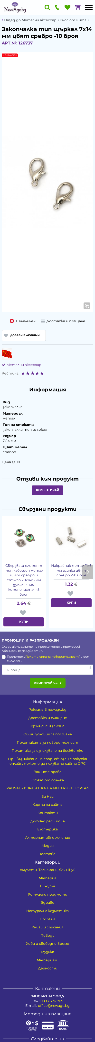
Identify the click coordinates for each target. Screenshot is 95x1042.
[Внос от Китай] (7, 354)
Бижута (47, 886)
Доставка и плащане (47, 718)
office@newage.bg (54, 1005)
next (87, 572)
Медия (48, 845)
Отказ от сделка (47, 780)
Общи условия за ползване (47, 734)
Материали (47, 960)
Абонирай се (45, 683)
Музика (47, 952)
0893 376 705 (51, 1001)
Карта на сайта (47, 804)
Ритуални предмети (47, 894)
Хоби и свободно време (47, 943)
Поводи (47, 935)
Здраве (47, 902)
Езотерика (47, 829)
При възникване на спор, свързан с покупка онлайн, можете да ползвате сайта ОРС (47, 761)
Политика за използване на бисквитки (47, 750)
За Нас (48, 796)
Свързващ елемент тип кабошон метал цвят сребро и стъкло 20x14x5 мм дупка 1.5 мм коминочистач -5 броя (23, 580)
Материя (47, 878)
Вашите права (47, 772)
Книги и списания (47, 927)
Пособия (47, 919)
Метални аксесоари (25, 365)
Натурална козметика (47, 911)
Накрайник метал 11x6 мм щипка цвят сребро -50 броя (71, 570)
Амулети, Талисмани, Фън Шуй (48, 870)
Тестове (47, 854)
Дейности (47, 968)
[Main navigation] (89, 7)
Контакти (48, 813)
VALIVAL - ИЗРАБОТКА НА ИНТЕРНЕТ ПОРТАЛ (48, 788)
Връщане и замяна (47, 726)
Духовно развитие (47, 821)
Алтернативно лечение (47, 837)
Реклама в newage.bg (47, 709)
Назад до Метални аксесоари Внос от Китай (46, 20)
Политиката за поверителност (52, 656)
